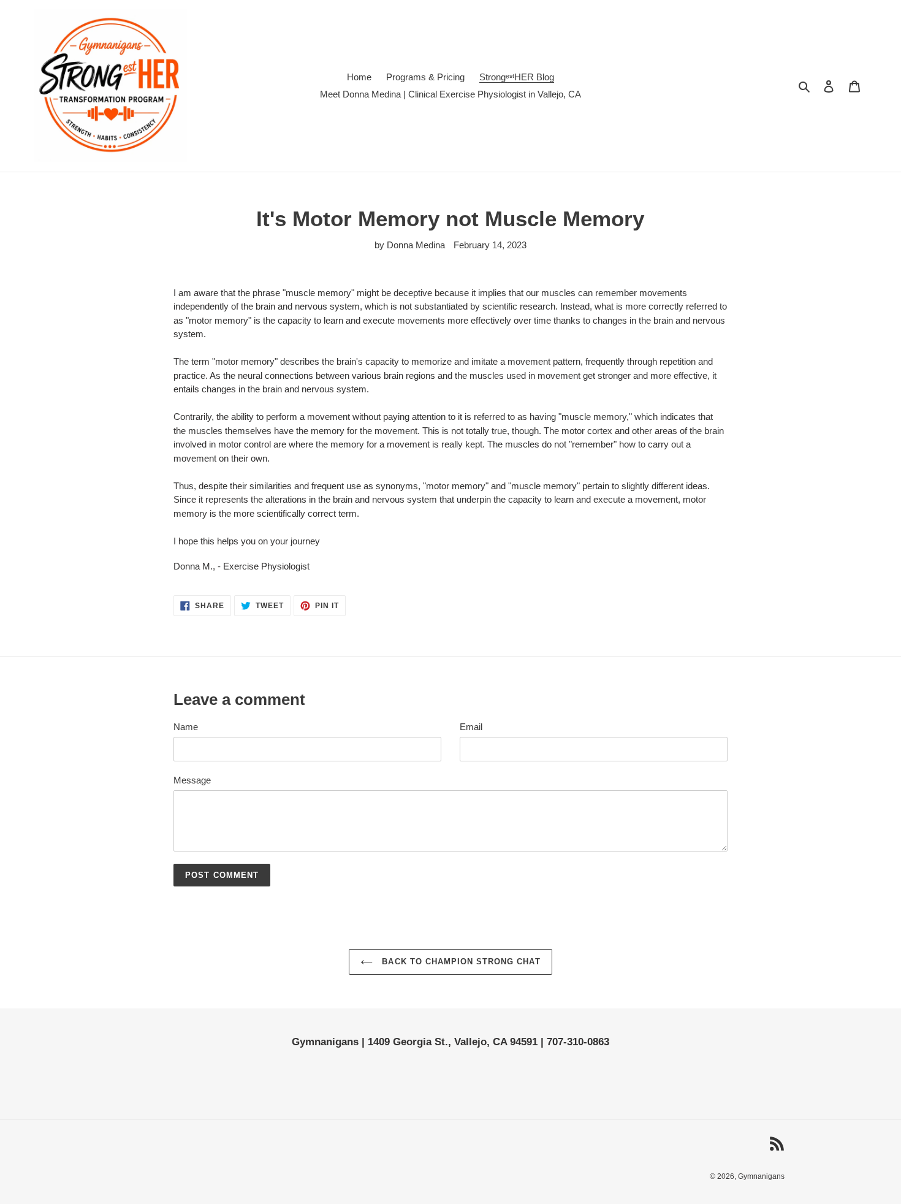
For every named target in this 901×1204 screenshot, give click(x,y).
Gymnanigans (761, 1176)
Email (471, 727)
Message (192, 780)
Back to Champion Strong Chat (459, 961)
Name (185, 727)
